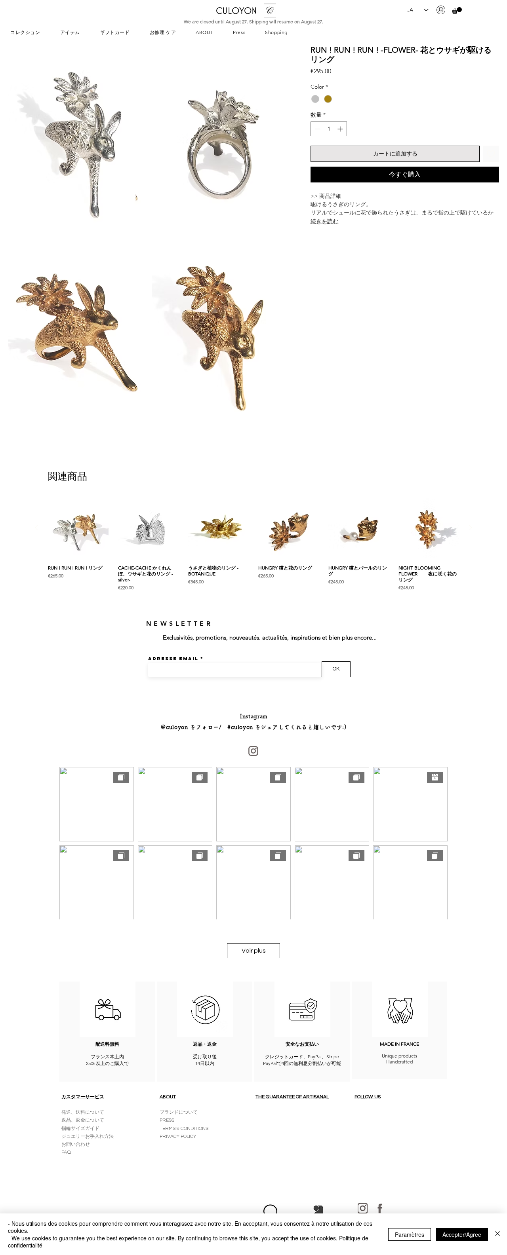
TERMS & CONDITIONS (184, 1128)
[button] (457, 10)
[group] (253, 544)
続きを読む (324, 221)
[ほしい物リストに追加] (491, 154)
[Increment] (341, 129)
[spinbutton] (329, 129)
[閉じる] (497, 1234)
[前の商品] (36, 527)
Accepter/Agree (461, 1234)
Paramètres (409, 1234)
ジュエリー (73, 1136)
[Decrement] (317, 129)
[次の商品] (470, 527)
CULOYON (236, 10)
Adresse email (173, 659)
